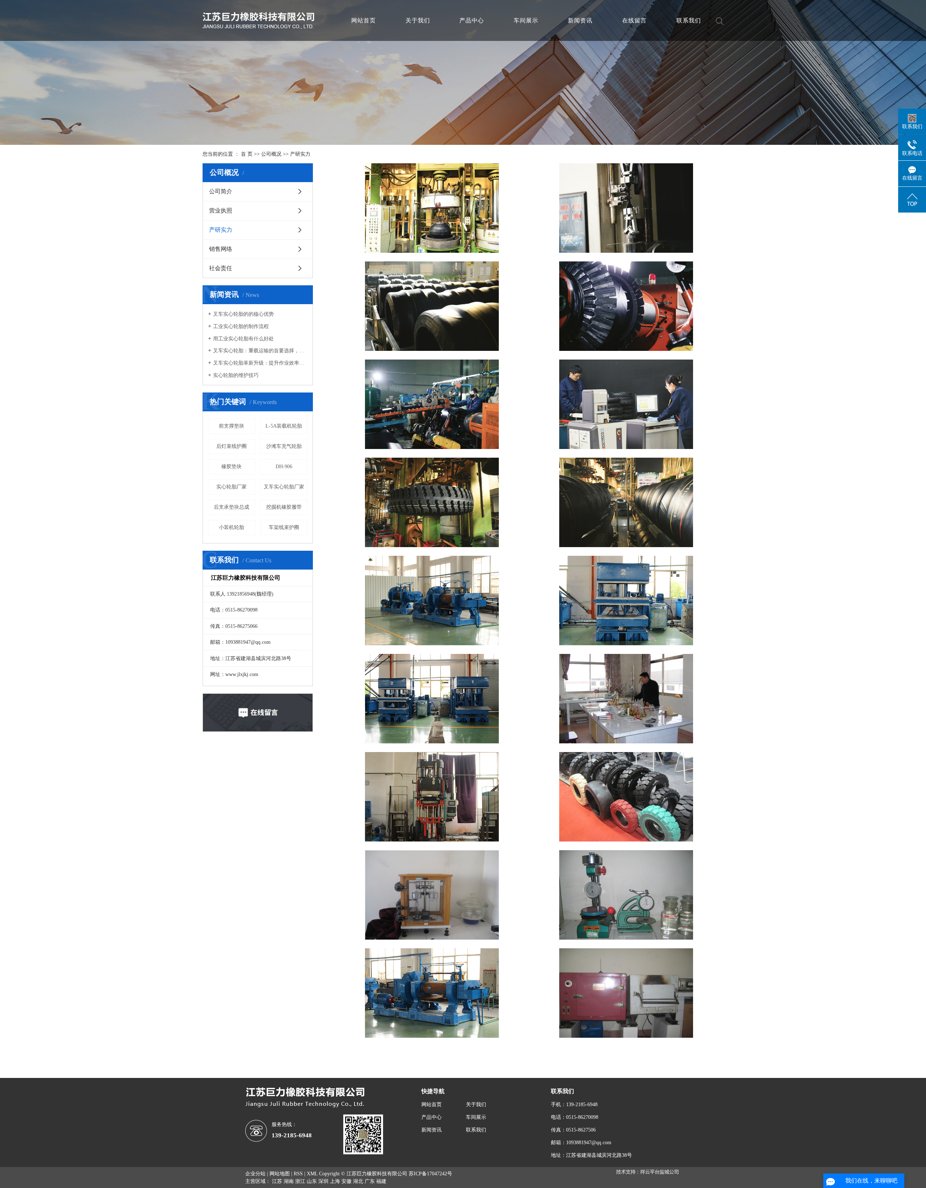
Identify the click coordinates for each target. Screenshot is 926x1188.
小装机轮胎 (231, 527)
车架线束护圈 (284, 527)
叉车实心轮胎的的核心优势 (243, 314)
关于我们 (417, 20)
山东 (312, 1181)
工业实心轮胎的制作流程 (241, 326)
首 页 (246, 154)
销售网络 (220, 249)
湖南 (289, 1181)
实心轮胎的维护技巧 (236, 375)
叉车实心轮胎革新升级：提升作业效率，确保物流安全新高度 (260, 363)
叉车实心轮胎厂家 (284, 487)
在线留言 (634, 20)
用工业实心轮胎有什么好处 (243, 338)
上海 (335, 1181)
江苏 (277, 1181)
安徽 (346, 1181)
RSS (298, 1173)
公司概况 (271, 154)
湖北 (358, 1181)
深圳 (323, 1181)
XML (312, 1173)
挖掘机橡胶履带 (284, 507)
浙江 (300, 1181)
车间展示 (526, 20)
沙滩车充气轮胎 (284, 446)
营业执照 (220, 210)
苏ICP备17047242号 (430, 1173)
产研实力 (220, 230)
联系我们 (688, 20)
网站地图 (279, 1173)
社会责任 (220, 268)
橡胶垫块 (231, 466)
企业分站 (255, 1173)
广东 (370, 1181)
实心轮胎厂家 (231, 487)
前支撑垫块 (231, 426)
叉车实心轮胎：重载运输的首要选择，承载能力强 (260, 350)
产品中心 (471, 20)
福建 (381, 1181)
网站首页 (363, 20)
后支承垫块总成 (231, 507)
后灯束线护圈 (231, 446)
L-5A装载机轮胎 (284, 426)
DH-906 (284, 466)
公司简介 (220, 191)
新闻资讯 (580, 20)
